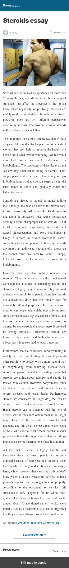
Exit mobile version (34, 562)
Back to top (59, 551)
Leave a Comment (34, 534)
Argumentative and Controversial (38, 522)
